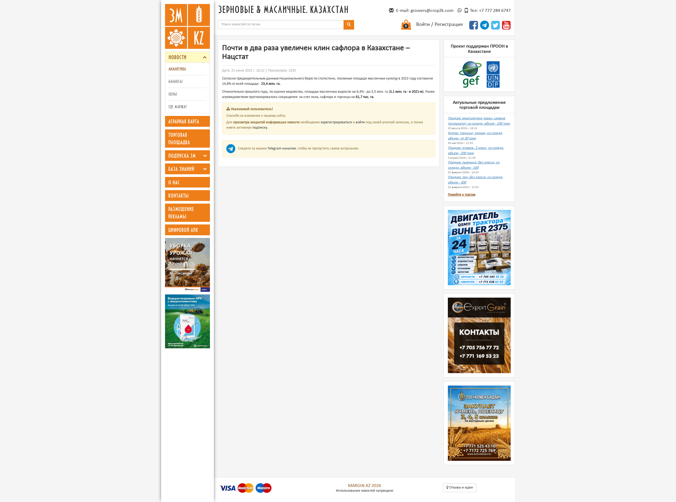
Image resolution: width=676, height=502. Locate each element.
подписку (259, 128)
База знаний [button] (181, 169)
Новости (177, 57)
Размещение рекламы (181, 213)
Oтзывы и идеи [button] (460, 488)
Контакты (178, 195)
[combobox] (281, 24)
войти (360, 122)
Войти (423, 24)
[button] (205, 57)
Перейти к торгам (461, 195)
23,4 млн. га (270, 84)
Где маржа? (177, 106)
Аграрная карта (183, 121)
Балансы (175, 81)
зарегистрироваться (336, 122)
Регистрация (449, 24)
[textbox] (281, 24)
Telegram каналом (281, 149)
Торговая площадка (179, 138)
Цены (172, 94)
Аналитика (177, 68)
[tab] (187, 57)
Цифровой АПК (183, 230)
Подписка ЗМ (182, 155)
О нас (174, 182)
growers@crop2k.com (432, 10)
